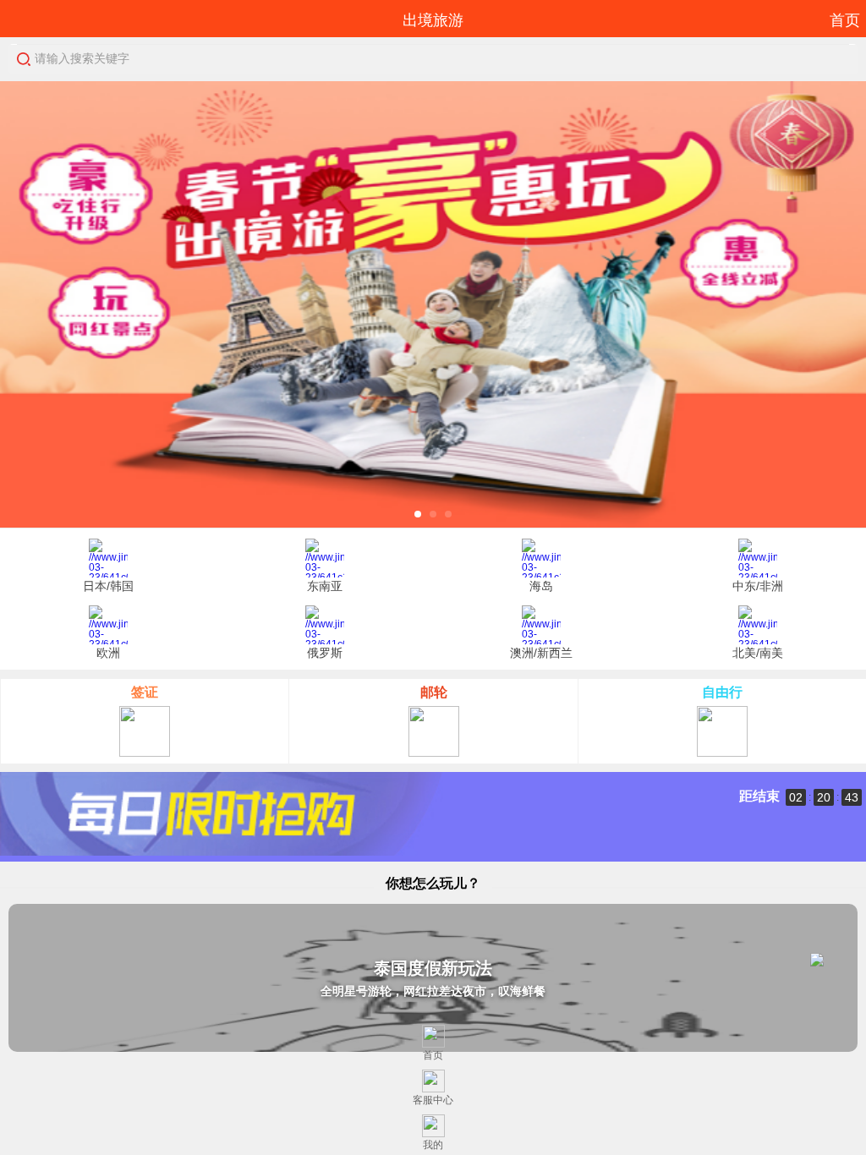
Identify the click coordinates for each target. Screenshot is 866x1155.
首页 (845, 20)
